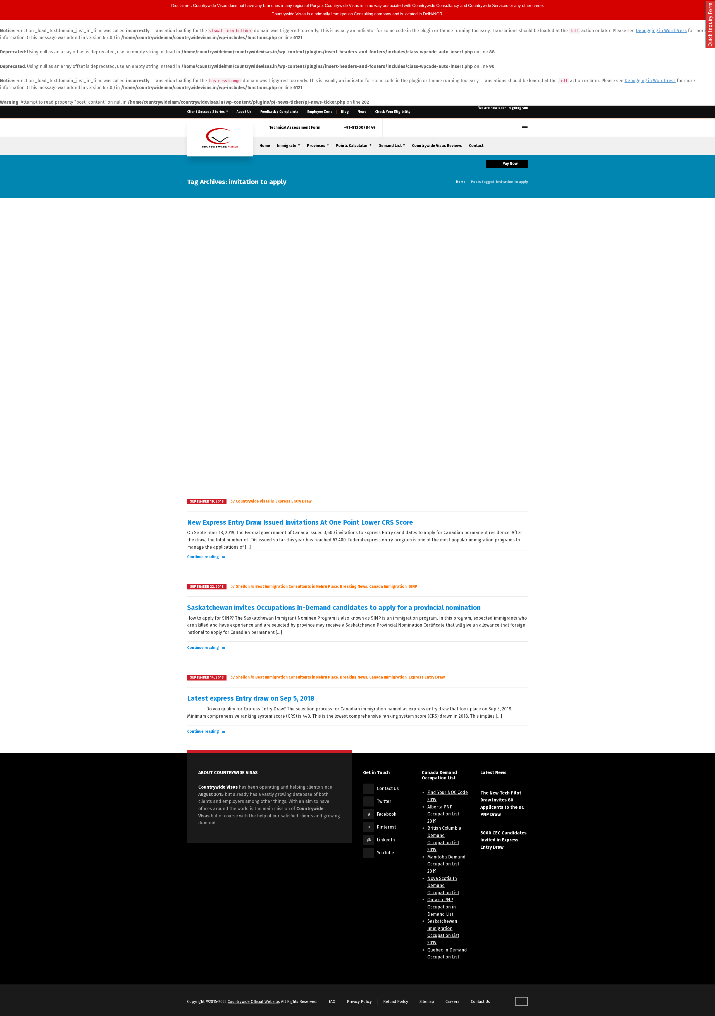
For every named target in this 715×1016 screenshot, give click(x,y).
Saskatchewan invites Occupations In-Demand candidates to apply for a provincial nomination (334, 607)
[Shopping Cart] (505, 128)
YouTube (385, 852)
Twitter (384, 801)
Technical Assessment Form (294, 127)
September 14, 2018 (207, 677)
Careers (452, 1001)
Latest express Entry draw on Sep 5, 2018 (250, 698)
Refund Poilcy (395, 1001)
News (362, 112)
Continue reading (203, 557)
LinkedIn (386, 840)
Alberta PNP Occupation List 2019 (443, 814)
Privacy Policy (359, 1001)
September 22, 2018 (207, 587)
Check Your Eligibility (392, 112)
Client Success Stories (206, 112)
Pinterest (386, 827)
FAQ (332, 1001)
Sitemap (427, 1001)
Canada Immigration (388, 586)
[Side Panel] (523, 128)
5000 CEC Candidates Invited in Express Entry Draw (503, 840)
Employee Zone (319, 112)
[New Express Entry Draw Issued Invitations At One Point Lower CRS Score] (357, 348)
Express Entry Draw (293, 501)
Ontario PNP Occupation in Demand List (441, 907)
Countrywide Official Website (253, 1001)
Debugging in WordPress (661, 30)
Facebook (386, 814)
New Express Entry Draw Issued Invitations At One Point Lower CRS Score (300, 522)
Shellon (243, 586)
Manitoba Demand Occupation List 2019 (446, 864)
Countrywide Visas (253, 501)
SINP (413, 586)
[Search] (514, 128)
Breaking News (353, 586)
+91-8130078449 (360, 127)
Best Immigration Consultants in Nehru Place (296, 586)
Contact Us (388, 788)
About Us (244, 112)
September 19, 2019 (207, 501)
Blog (345, 112)
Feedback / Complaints (279, 112)
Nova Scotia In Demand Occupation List (443, 885)
